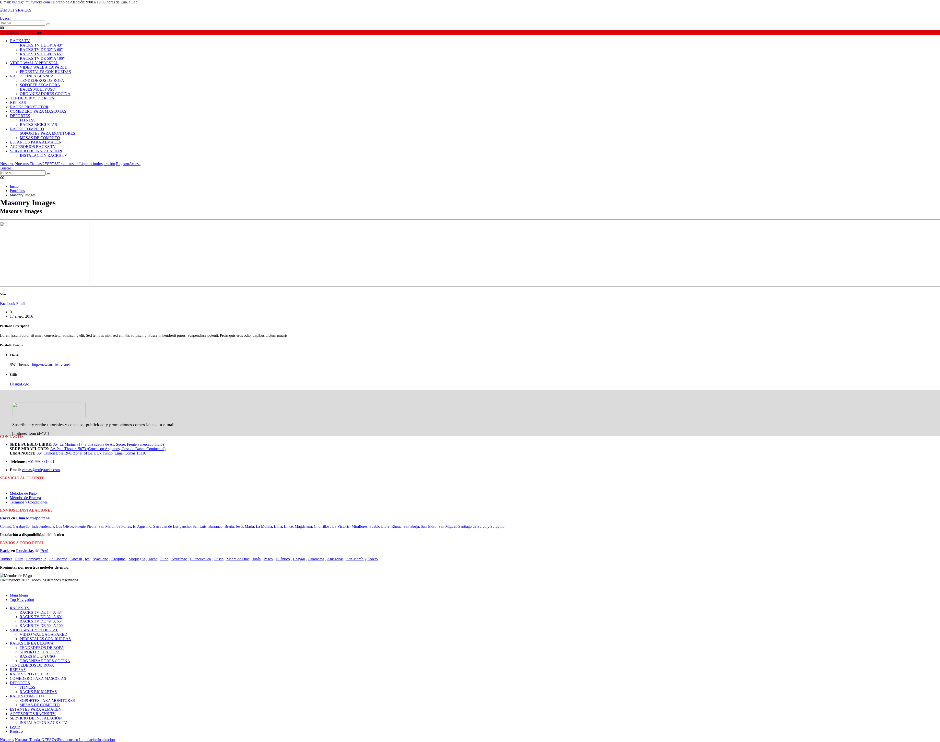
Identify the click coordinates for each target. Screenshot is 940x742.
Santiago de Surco (472, 526)
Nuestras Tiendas (28, 164)
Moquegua (137, 559)
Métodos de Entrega (25, 498)
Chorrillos (321, 526)
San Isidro (428, 526)
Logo (25, 384)
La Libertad (58, 559)
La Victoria (341, 526)
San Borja (411, 526)
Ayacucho (100, 559)
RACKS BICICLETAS (38, 124)
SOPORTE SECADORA (40, 85)
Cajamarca (316, 559)
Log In (15, 727)
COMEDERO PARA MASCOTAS (38, 111)
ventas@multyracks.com (31, 2)
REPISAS (18, 102)
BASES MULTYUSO (37, 89)
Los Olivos (64, 526)
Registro (122, 164)
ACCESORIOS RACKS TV (33, 146)
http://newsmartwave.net (51, 364)
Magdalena (303, 526)
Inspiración (106, 164)
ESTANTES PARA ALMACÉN (36, 142)
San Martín (355, 559)
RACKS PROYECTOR (29, 107)
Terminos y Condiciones (28, 502)
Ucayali (299, 559)
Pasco (268, 559)
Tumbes (6, 559)
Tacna (152, 559)
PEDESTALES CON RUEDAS (45, 72)
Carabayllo (21, 526)
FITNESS (27, 120)
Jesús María (245, 526)
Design (15, 384)
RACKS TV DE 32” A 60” (41, 50)
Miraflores (359, 526)
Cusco (218, 559)
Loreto (372, 559)
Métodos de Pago (23, 493)
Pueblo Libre (379, 526)
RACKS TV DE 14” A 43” (41, 45)
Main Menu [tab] (19, 595)
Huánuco (283, 559)
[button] (5, 18)
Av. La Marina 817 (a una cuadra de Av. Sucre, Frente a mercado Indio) (108, 444)
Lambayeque (36, 559)
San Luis (199, 526)
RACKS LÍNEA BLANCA (32, 76)
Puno (164, 559)
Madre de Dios (237, 559)
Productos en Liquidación (70, 164)
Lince (288, 526)
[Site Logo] (15, 10)
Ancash (76, 559)
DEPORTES (20, 116)
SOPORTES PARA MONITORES (47, 133)
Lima (278, 526)
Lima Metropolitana (33, 518)
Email (20, 303)
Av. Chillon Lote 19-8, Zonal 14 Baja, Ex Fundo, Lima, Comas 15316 (91, 453)
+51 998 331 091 (41, 461)
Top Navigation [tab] (22, 600)
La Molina (264, 526)
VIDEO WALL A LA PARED (44, 67)
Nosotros (7, 164)
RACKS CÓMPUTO (27, 129)
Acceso (135, 164)
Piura (19, 559)
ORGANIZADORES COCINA (45, 94)
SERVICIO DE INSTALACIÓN (36, 151)
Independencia (43, 526)
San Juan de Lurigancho (172, 526)
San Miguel (447, 526)
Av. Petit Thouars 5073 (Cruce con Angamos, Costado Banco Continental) (107, 449)
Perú (44, 551)
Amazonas (335, 559)
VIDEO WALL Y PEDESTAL (34, 63)
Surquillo (497, 526)
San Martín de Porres (114, 526)
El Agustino (142, 526)
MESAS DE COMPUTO (40, 138)
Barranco (215, 526)
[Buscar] (48, 24)
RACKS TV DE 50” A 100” (42, 58)
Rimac (396, 526)
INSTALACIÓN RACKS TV (43, 155)
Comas (5, 526)
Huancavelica (200, 559)
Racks (5, 518)
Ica (87, 559)
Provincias (25, 551)
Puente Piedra (85, 526)
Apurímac (179, 559)
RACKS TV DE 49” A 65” (41, 54)
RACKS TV (20, 41)
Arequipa (118, 559)
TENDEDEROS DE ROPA (42, 80)
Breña (229, 526)
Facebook (7, 303)
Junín (256, 559)
